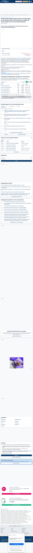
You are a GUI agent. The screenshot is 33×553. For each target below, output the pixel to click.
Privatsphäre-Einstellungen (26, 533)
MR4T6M (5, 94)
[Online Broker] (6, 1)
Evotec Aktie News (3, 518)
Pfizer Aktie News (24, 518)
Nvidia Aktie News (7, 512)
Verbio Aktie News (8, 523)
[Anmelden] (31, 1)
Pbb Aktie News (3, 523)
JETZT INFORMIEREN (16, 493)
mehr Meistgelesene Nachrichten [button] (16, 196)
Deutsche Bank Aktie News (22, 514)
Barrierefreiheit (24, 534)
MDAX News (20, 510)
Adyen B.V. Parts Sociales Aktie (10, 14)
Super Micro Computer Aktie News (23, 522)
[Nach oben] (31, 552)
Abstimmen (16, 455)
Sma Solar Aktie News (4, 521)
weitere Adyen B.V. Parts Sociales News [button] (16, 222)
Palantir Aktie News (9, 519)
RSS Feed (6, 134)
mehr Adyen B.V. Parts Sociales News (16, 132)
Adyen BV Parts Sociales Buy (11, 146)
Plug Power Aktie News (18, 515)
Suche (16, 160)
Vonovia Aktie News (16, 517)
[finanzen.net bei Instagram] (10, 526)
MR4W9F (2, 94)
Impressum (23, 529)
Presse (2, 531)
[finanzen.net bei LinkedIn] (17, 526)
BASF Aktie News (26, 512)
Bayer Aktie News (3, 513)
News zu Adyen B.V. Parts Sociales (21, 14)
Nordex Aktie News (10, 517)
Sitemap (2, 532)
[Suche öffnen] (29, 1)
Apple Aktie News (3, 515)
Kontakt (2, 529)
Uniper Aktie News (28, 517)
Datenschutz (23, 530)
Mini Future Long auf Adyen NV (6, 87)
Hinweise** (17, 94)
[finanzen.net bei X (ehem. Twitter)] (15, 526)
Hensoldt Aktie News (25, 515)
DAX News (16, 510)
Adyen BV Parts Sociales (19, 58)
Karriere (2, 530)
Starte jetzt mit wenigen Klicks (6, 73)
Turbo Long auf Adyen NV (5, 85)
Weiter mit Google (16, 544)
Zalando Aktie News (14, 522)
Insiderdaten (3, 424)
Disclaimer (23, 531)
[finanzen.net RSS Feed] (23, 526)
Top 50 (2, 422)
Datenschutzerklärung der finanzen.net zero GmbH (16, 550)
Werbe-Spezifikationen (14, 531)
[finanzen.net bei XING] (19, 526)
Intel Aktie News (3, 519)
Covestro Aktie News (15, 519)
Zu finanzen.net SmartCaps (16, 336)
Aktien (4, 14)
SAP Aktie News (15, 514)
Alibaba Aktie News (18, 521)
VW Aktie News (19, 523)
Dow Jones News (3, 511)
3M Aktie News (14, 523)
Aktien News (7, 510)
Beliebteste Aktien (18, 419)
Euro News (21, 511)
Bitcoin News (2, 512)
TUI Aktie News (23, 513)
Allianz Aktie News (3, 514)
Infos (18, 74)
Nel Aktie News (14, 520)
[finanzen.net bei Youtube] (13, 526)
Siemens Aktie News (22, 519)
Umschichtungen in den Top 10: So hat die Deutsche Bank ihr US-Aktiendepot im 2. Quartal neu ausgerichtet (16, 187)
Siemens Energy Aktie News (17, 513)
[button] (18, 1)
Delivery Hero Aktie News (11, 521)
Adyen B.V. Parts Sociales (6, 53)
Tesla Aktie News (21, 512)
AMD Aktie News (22, 517)
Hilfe (12, 529)
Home (1, 14)
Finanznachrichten (12, 510)
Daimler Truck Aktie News (21, 520)
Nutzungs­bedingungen (25, 532)
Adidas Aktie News (9, 520)
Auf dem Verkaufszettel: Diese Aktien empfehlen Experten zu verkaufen (13, 185)
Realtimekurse (3, 421)
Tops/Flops (16, 422)
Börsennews (2, 510)
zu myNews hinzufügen (22, 134)
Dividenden (17, 424)
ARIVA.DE (3, 541)
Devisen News (13, 511)
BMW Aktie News (8, 522)
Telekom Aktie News (25, 521)
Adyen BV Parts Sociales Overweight (12, 143)
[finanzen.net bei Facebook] (12, 526)
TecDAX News (25, 510)
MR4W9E (7, 94)
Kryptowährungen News (27, 511)
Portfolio (2, 426)
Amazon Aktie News (9, 513)
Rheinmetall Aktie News (14, 512)
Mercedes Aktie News (4, 517)
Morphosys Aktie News (10, 518)
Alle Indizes (17, 421)
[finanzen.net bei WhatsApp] (21, 526)
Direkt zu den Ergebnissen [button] (16, 457)
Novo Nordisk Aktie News (17, 518)
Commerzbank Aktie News (10, 515)
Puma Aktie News (3, 520)
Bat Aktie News (3, 522)
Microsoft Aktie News (10, 514)
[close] (23, 535)
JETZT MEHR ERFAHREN (16, 504)
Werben (12, 530)
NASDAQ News (8, 511)
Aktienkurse (3, 419)
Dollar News (17, 511)
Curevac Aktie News (28, 519)
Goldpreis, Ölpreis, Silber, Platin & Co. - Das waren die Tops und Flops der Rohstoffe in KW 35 (15, 190)
